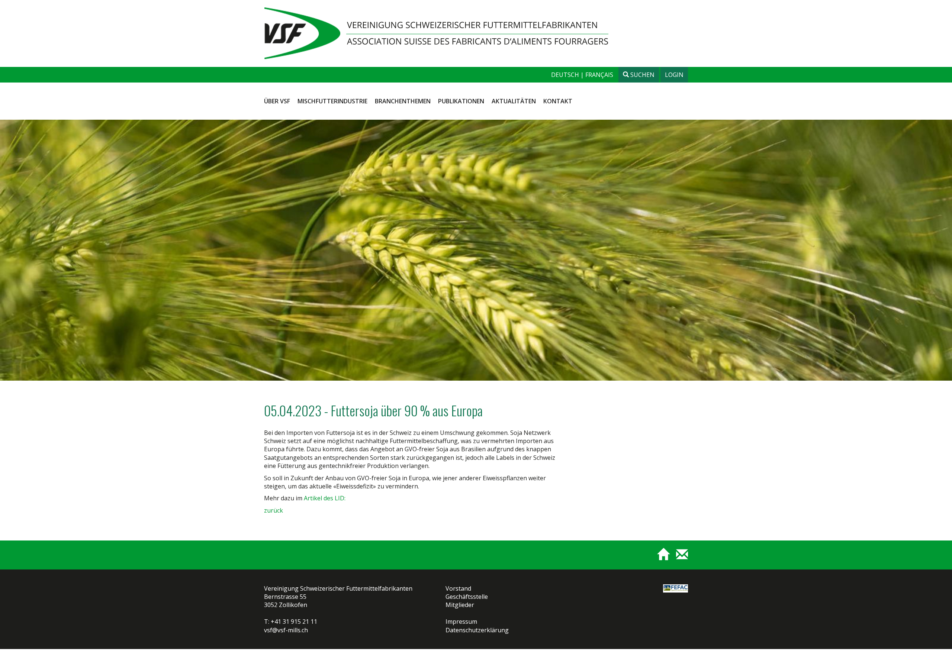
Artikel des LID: (324, 498)
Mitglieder (460, 605)
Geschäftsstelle (467, 597)
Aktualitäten (514, 101)
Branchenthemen (403, 101)
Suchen (641, 75)
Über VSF (277, 101)
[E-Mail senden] (679, 557)
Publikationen (461, 101)
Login (674, 75)
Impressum (461, 621)
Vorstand (458, 588)
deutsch (565, 75)
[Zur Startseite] (660, 557)
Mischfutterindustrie (332, 101)
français (599, 75)
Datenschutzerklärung (477, 630)
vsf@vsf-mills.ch (286, 630)
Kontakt (557, 101)
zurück (273, 510)
